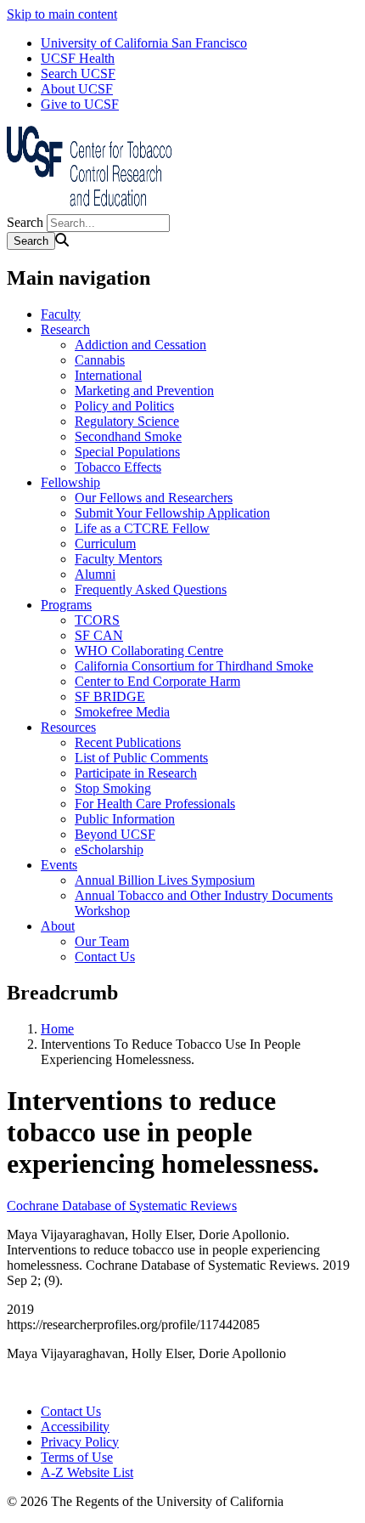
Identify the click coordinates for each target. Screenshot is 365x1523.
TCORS (97, 620)
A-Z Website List (87, 1472)
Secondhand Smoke (128, 436)
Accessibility (75, 1426)
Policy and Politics (124, 406)
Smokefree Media (122, 712)
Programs (66, 604)
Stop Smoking (113, 788)
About (58, 926)
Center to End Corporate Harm (157, 681)
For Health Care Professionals (155, 803)
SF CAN (99, 635)
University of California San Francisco (144, 43)
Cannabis (100, 360)
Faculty (61, 314)
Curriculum (105, 543)
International (108, 375)
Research (65, 329)
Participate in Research (136, 773)
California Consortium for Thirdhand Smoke (194, 666)
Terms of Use (77, 1457)
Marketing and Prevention (144, 390)
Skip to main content (62, 14)
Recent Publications (128, 742)
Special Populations (127, 451)
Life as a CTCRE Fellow (142, 528)
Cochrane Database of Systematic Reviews (122, 1205)
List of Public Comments (141, 757)
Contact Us (105, 956)
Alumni (95, 574)
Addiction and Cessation (140, 344)
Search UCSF (78, 73)
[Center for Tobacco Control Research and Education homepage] (92, 206)
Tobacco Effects (118, 467)
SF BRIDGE (110, 696)
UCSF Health (78, 58)
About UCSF (77, 89)
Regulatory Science (127, 421)
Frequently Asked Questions (151, 589)
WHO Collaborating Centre (149, 650)
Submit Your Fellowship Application (172, 513)
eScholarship (109, 849)
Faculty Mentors (118, 559)
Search (25, 222)
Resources (68, 727)
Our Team (102, 941)
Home (57, 1029)
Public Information (125, 819)
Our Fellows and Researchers (154, 497)
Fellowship (70, 482)
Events (59, 865)
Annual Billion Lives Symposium (165, 880)
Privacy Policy (80, 1442)
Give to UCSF (80, 104)
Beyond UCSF (115, 834)
